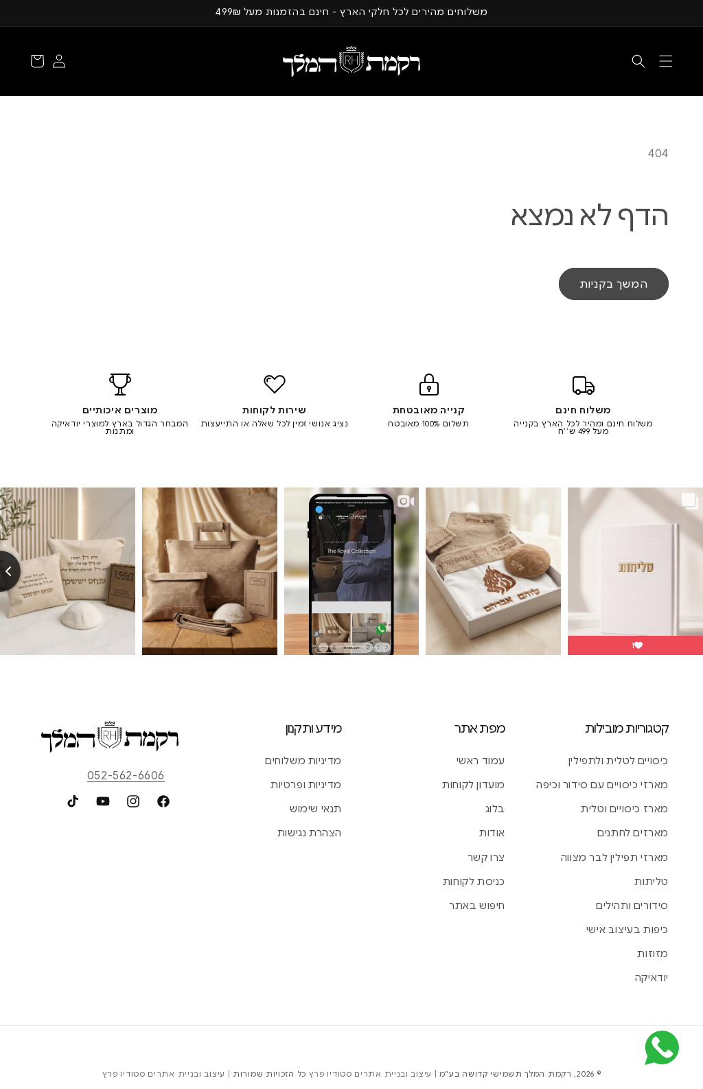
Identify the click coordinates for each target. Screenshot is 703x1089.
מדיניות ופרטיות (306, 785)
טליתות (651, 881)
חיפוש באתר (477, 905)
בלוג (495, 809)
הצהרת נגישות (309, 833)
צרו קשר (486, 857)
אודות (492, 833)
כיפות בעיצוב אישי (627, 930)
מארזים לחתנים (633, 833)
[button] (666, 61)
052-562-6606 (126, 776)
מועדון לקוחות (473, 785)
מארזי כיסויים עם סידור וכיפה (602, 785)
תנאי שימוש (316, 809)
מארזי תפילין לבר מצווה (615, 857)
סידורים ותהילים (632, 905)
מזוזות (653, 954)
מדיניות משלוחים (303, 761)
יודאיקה (652, 978)
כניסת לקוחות (474, 881)
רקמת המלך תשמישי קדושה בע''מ (505, 1074)
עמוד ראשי (481, 761)
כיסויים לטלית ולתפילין (618, 761)
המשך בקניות (613, 284)
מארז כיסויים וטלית (625, 809)
